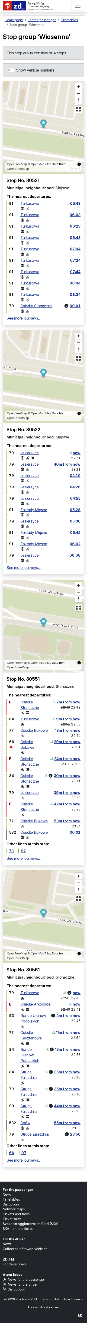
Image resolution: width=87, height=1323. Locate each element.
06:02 (75, 544)
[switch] (10, 70)
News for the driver (23, 1284)
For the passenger (18, 1190)
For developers (15, 1264)
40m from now (67, 464)
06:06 (75, 555)
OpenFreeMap (17, 164)
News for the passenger (26, 1279)
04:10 (75, 475)
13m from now (68, 730)
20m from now (67, 741)
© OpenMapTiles (39, 164)
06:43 (75, 237)
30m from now (67, 775)
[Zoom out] (78, 93)
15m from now (68, 1049)
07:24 (75, 260)
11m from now (68, 1032)
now (77, 453)
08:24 (75, 294)
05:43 (75, 203)
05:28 (75, 509)
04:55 (75, 498)
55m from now (67, 1122)
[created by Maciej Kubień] (80, 1315)
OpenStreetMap (18, 168)
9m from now (68, 719)
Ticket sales (12, 1219)
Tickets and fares (16, 1214)
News (7, 1194)
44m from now (67, 1106)
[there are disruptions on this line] (11, 747)
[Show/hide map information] (79, 164)
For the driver (14, 1239)
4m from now (68, 1015)
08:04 (75, 283)
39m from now (67, 792)
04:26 (75, 487)
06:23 (75, 226)
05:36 (75, 521)
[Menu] (77, 5)
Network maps (14, 1209)
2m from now (68, 702)
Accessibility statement (43, 1307)
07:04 (75, 249)
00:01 (75, 832)
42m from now (67, 804)
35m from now (67, 1072)
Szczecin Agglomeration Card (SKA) (30, 1224)
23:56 (75, 1134)
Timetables (11, 1199)
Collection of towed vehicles (25, 1249)
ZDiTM (8, 1259)
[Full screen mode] (78, 109)
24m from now (67, 758)
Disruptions (11, 1204)
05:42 (75, 532)
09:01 (75, 306)
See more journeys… (23, 318)
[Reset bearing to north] (78, 100)
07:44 (75, 271)
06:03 (75, 214)
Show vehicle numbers (35, 70)
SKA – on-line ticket (18, 1229)
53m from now (67, 821)
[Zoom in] (78, 86)
